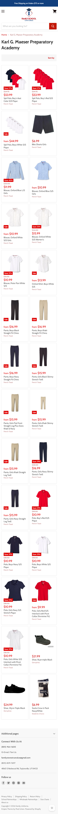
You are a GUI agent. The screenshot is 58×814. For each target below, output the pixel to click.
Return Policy (35, 796)
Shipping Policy (21, 796)
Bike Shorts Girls (39, 144)
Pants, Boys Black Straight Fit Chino (11, 331)
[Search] (53, 26)
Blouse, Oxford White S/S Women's (41, 238)
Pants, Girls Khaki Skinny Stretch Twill (42, 424)
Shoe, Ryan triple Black (42, 659)
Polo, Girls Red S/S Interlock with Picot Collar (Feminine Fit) (41, 614)
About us (4, 802)
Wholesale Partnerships (28, 799)
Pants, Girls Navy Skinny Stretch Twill (42, 473)
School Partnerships (8, 799)
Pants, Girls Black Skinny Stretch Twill (42, 378)
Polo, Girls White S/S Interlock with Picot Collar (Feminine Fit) (13, 662)
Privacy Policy (6, 796)
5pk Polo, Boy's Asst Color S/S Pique (12, 99)
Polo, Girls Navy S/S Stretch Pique (12, 611)
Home (4, 35)
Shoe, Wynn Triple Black (14, 708)
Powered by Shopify (33, 809)
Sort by (51, 58)
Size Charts (44, 799)
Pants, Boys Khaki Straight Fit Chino (39, 331)
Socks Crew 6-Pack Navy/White (40, 709)
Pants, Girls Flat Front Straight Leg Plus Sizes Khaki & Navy (14, 426)
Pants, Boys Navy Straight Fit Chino (11, 378)
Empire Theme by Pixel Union (12, 809)
